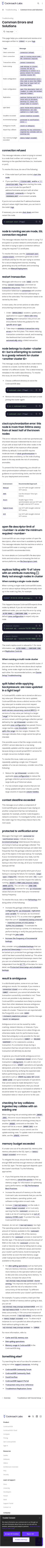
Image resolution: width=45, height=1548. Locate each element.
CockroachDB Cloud (10, 1430)
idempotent (18, 1062)
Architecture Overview (10, 1467)
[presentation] (24, 390)
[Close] (39, 1518)
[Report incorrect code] (36, 221)
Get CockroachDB (9, 1442)
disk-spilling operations (17, 1266)
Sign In (5, 1446)
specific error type (13, 324)
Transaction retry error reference (19, 1385)
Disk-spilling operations (14, 1341)
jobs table (19, 934)
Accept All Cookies (12, 1534)
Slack (5, 1500)
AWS (4, 494)
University (6, 1488)
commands (15, 193)
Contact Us (7, 1507)
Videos (5, 1463)
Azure (5, 500)
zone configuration (16, 616)
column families (32, 792)
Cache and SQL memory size (16, 1337)
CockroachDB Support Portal (17, 1381)
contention (26, 290)
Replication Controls (13, 651)
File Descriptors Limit (28, 561)
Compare (6, 1434)
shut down (26, 212)
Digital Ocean (8, 508)
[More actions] (42, 3)
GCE (4, 514)
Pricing (5, 1438)
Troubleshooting (7, 18)
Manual (6, 488)
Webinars (6, 1459)
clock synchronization (26, 453)
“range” (5, 716)
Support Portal (8, 1503)
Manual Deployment (19, 268)
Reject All (30, 1534)
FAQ (4, 1471)
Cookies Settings (21, 1539)
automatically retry (14, 340)
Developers (7, 1492)
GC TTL (23, 964)
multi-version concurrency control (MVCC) (19, 710)
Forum (5, 1496)
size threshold (21, 728)
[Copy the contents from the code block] (39, 221)
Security (6, 1474)
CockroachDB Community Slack (17, 1373)
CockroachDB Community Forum (18, 1369)
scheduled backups (26, 946)
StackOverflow (11, 1377)
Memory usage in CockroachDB (17, 1345)
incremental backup (10, 842)
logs (33, 41)
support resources (22, 1364)
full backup (32, 900)
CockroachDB (8, 1426)
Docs (5, 1484)
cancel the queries (25, 1179)
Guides (5, 1455)
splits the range (8, 731)
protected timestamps (11, 949)
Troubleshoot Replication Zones (18, 1388)
